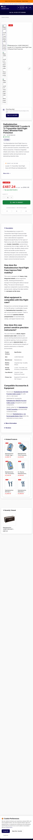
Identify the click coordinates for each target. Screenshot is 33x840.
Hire (9, 1)
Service (13, 1)
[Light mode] (19, 7)
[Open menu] (30, 7)
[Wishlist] (7, 211)
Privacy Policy (9, 827)
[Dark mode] (21, 7)
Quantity (5, 194)
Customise (5, 835)
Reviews (8, 428)
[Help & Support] (26, 7)
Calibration (18, 1)
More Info (6, 173)
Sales (6, 1)
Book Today (25, 1)
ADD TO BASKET (17, 202)
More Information (11, 423)
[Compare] (16, 211)
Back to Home (5, 17)
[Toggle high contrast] (23, 7)
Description (9, 228)
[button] (19, 47)
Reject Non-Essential (17, 831)
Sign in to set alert (12, 115)
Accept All (5, 831)
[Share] (26, 211)
